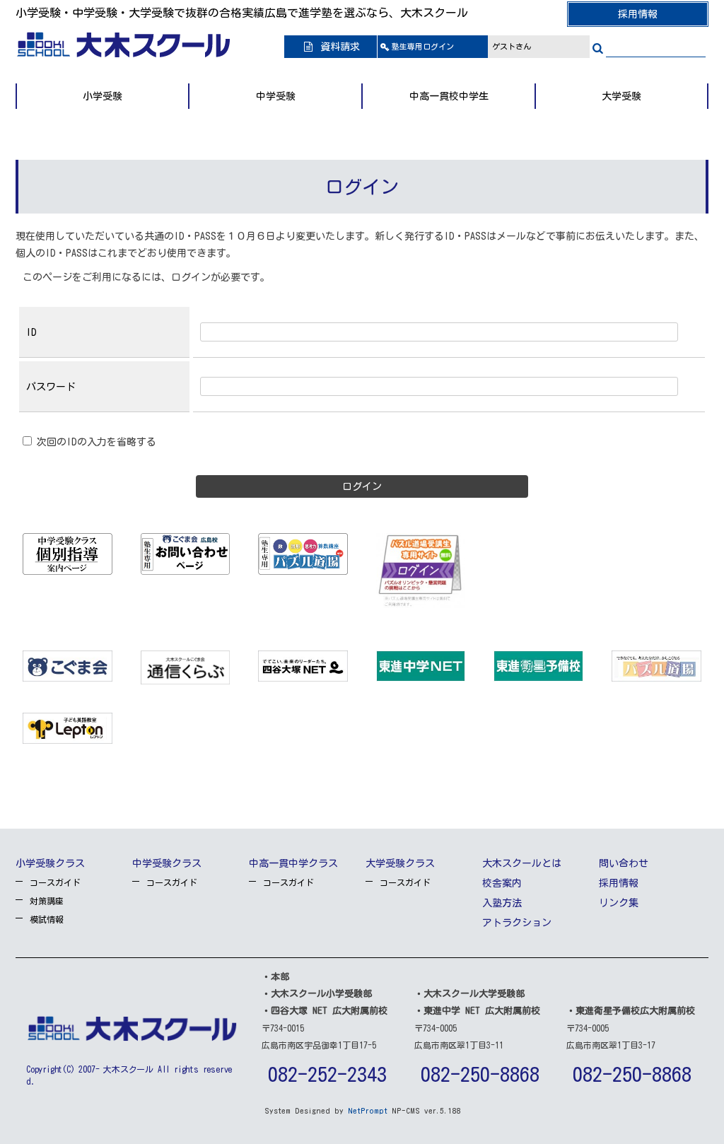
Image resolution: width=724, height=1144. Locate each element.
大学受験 (621, 96)
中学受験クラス (167, 863)
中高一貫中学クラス (293, 863)
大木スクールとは (521, 863)
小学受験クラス (50, 863)
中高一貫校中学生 (449, 96)
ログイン (423, 46)
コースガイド (55, 882)
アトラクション (516, 923)
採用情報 (638, 14)
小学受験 (102, 96)
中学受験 (276, 96)
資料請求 (337, 47)
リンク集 (618, 903)
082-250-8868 (480, 1074)
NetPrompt (367, 1110)
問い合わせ (623, 863)
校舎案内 (502, 883)
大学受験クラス (400, 863)
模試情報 (47, 919)
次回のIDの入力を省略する (94, 442)
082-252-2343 (327, 1074)
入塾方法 (502, 903)
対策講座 (47, 901)
